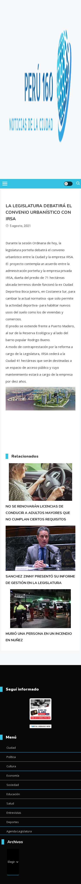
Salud (10, 803)
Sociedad (12, 785)
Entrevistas (13, 813)
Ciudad (11, 748)
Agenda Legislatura (19, 831)
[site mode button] (68, 184)
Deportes (12, 822)
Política (11, 757)
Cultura (11, 766)
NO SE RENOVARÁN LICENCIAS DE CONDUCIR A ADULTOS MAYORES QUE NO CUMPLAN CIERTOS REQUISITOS (38, 513)
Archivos (15, 841)
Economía (12, 775)
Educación (13, 794)
